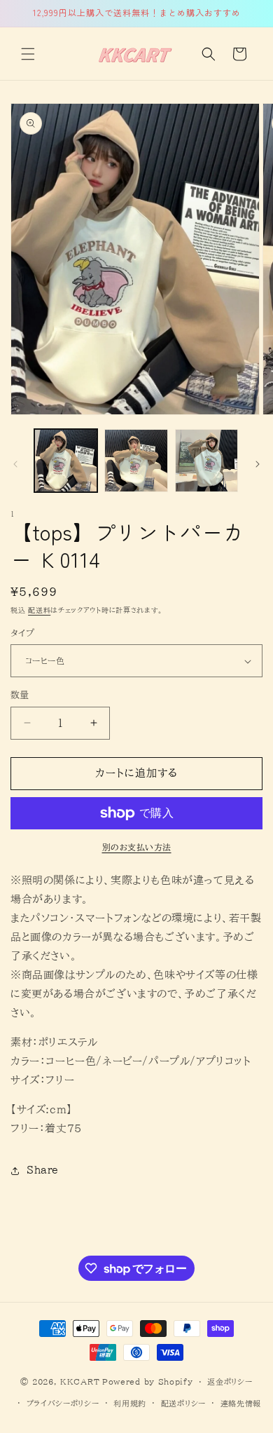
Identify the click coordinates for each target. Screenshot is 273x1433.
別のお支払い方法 (137, 847)
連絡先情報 (241, 1403)
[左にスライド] (15, 464)
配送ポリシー (183, 1403)
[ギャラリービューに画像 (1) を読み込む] (65, 460)
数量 (19, 695)
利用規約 (129, 1403)
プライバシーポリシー (63, 1403)
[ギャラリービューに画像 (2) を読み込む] (135, 460)
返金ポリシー (229, 1381)
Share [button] (43, 1170)
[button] (28, 54)
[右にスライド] (257, 464)
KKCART (79, 1381)
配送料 (39, 609)
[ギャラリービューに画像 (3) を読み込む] (206, 460)
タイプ (22, 633)
